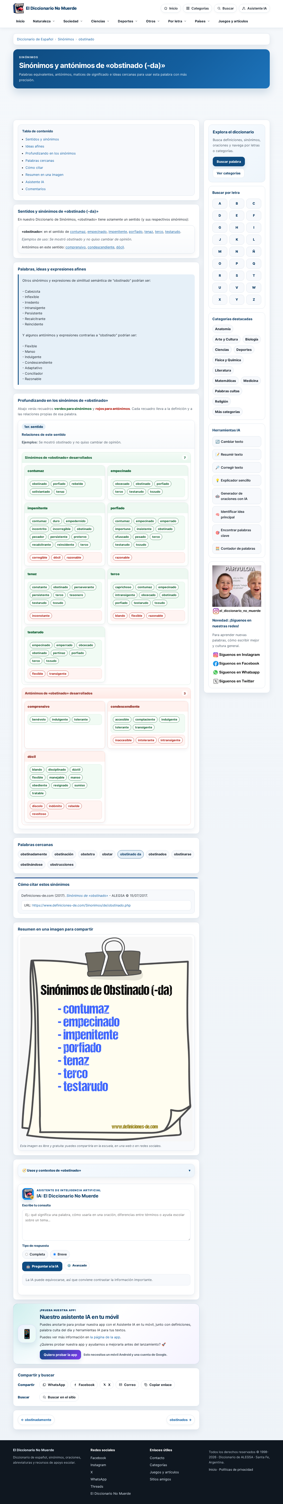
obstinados (158, 854)
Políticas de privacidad (236, 1469)
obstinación (63, 854)
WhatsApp (99, 1479)
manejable (56, 777)
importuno (123, 529)
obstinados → (181, 1420)
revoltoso (39, 814)
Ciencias (222, 350)
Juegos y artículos (233, 21)
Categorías (158, 1465)
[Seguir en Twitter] (236, 681)
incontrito (39, 529)
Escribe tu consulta (36, 1205)
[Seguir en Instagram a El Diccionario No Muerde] (236, 589)
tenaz (148, 231)
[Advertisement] (141, 102)
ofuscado (122, 536)
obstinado (86, 39)
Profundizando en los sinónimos (50, 153)
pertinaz (59, 653)
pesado (140, 536)
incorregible (62, 529)
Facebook (98, 1458)
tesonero (76, 595)
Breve (62, 1254)
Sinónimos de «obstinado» (87, 895)
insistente (144, 529)
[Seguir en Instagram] (236, 655)
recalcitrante (41, 544)
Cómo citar (34, 167)
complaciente (145, 719)
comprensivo (75, 247)
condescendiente (101, 247)
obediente (39, 785)
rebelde (77, 483)
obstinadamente (34, 854)
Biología (251, 339)
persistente (59, 536)
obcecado (122, 483)
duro (56, 521)
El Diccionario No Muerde (111, 1493)
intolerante (146, 740)
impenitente (118, 231)
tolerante (81, 719)
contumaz (78, 231)
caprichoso (123, 587)
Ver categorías (229, 173)
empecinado (97, 231)
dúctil (76, 769)
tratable (38, 793)
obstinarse (182, 854)
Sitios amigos (160, 1479)
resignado (60, 785)
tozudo (155, 491)
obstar (107, 854)
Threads (97, 1486)
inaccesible (123, 740)
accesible (122, 719)
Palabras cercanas (39, 160)
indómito (55, 806)
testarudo (172, 231)
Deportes (244, 350)
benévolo (39, 719)
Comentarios (35, 189)
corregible (39, 557)
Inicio (20, 21)
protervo (80, 536)
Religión (221, 401)
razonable (74, 557)
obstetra (88, 854)
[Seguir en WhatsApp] (236, 672)
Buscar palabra (229, 161)
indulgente (60, 719)
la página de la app (105, 1337)
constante (39, 587)
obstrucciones (62, 864)
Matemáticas (225, 381)
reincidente (65, 544)
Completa (37, 1254)
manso (75, 777)
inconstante (41, 615)
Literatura (223, 370)
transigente (58, 673)
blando (120, 615)
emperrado (168, 521)
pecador (38, 536)
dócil (120, 247)
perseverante (84, 587)
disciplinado (57, 769)
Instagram (98, 1465)
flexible (136, 615)
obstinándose (32, 864)
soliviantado (41, 491)
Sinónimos (66, 39)
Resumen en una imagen (44, 175)
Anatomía (223, 329)
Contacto (157, 1458)
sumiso (79, 785)
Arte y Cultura (226, 339)
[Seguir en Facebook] (236, 664)
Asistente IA (34, 182)
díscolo (37, 806)
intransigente (125, 595)
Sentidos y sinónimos (42, 139)
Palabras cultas (227, 391)
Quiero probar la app (60, 1355)
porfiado (136, 231)
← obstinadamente (36, 1420)
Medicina (250, 381)
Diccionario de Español (35, 39)
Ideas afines (34, 146)
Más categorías (227, 412)
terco (159, 231)
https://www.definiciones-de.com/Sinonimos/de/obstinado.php (81, 905)
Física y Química (228, 360)
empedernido (76, 521)
